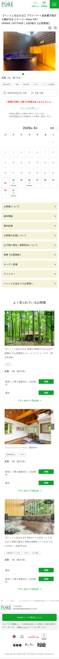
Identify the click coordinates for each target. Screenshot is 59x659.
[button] (23, 74)
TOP (2, 600)
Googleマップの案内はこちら (29, 617)
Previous (6, 328)
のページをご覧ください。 (33, 627)
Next (52, 328)
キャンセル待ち (28, 108)
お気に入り (35, 6)
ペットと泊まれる (11, 600)
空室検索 (44, 6)
